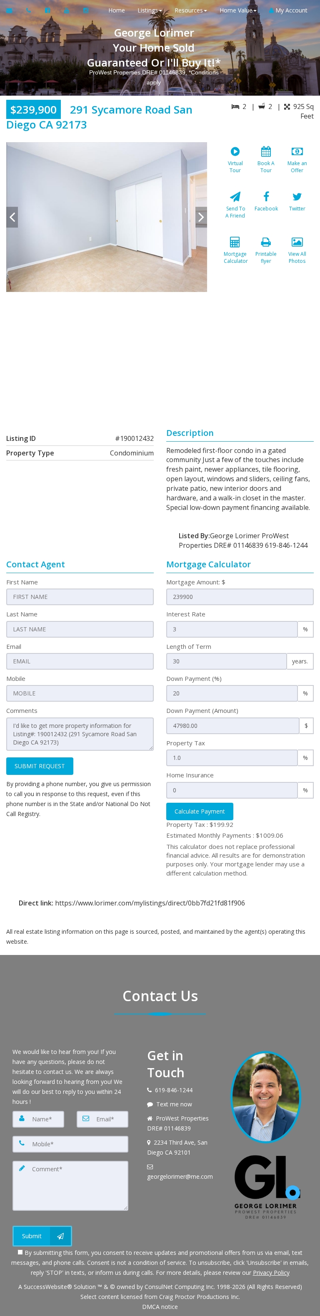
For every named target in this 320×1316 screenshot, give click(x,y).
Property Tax (185, 743)
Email (13, 646)
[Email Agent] (13, 10)
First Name (22, 582)
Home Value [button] (236, 10)
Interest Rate (185, 614)
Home (116, 10)
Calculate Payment (200, 811)
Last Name (22, 614)
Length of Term (188, 646)
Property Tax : (199, 824)
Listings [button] (148, 10)
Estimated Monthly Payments (224, 835)
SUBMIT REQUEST (40, 766)
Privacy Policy (271, 1272)
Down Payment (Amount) (202, 710)
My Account (291, 10)
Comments (22, 710)
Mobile (15, 678)
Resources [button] (189, 10)
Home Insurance (190, 775)
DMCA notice (160, 1307)
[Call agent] (29, 10)
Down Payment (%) (194, 678)
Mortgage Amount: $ (195, 582)
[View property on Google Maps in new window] (158, 354)
